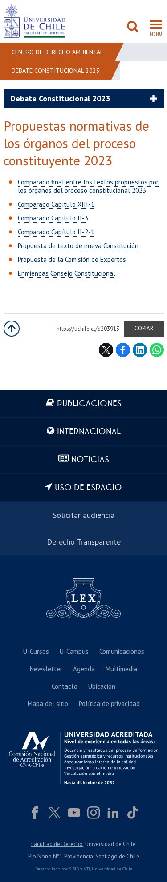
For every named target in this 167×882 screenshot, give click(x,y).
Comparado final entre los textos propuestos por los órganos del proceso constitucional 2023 (88, 186)
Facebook (123, 350)
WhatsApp (157, 350)
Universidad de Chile (112, 869)
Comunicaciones (121, 651)
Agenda (84, 669)
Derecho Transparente (84, 542)
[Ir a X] (54, 812)
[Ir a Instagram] (93, 812)
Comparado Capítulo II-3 (53, 218)
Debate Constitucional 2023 (56, 71)
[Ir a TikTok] (132, 812)
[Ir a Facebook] (35, 812)
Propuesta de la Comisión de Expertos (72, 259)
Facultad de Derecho (57, 844)
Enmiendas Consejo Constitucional (66, 273)
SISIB (74, 869)
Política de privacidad (109, 703)
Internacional (89, 431)
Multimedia (121, 669)
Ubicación (101, 686)
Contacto (64, 686)
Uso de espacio (88, 487)
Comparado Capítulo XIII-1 (56, 204)
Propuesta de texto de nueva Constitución (78, 245)
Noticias (90, 459)
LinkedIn (140, 350)
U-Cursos (36, 651)
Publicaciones (89, 403)
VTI (87, 869)
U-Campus (74, 651)
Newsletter (46, 669)
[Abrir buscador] (132, 27)
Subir (12, 329)
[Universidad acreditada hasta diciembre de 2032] (83, 758)
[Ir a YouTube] (74, 812)
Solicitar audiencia (83, 515)
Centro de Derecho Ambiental (57, 52)
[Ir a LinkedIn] (113, 812)
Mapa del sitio (48, 703)
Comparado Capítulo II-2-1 (56, 232)
